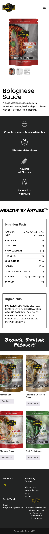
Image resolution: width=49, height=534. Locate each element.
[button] (44, 7)
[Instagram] (5, 485)
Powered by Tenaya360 (24, 531)
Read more (7, 401)
